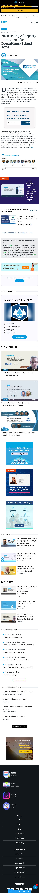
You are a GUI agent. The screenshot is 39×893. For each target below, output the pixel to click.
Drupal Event (22, 233)
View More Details (23, 224)
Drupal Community (9, 233)
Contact (35, 16)
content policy (7, 252)
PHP (31, 233)
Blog (2, 16)
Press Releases (19, 877)
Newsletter (8, 16)
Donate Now (19, 10)
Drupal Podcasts (19, 872)
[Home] (4, 22)
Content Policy (19, 833)
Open (19, 824)
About (13, 16)
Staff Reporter (12, 55)
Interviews (19, 858)
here (31, 147)
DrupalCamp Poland (13, 327)
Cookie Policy (19, 838)
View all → (33, 210)
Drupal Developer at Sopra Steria (15, 699)
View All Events (19, 680)
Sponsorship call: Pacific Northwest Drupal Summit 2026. (27, 218)
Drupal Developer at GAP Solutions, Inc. (18, 691)
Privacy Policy (19, 843)
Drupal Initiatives (19, 868)
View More (19, 337)
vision (10, 245)
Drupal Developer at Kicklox (13, 716)
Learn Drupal (19, 863)
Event (4, 29)
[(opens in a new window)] (19, 2)
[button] (21, 82)
